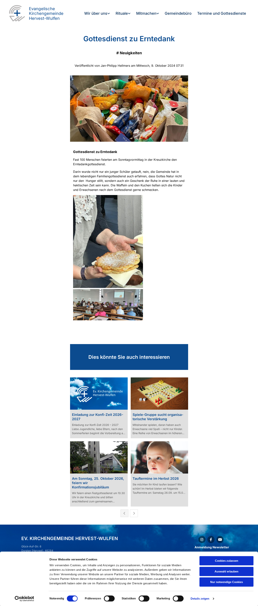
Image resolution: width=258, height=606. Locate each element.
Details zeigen (200, 598)
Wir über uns (95, 13)
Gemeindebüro (178, 13)
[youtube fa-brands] (220, 539)
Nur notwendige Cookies (226, 582)
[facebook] (211, 539)
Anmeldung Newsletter (212, 547)
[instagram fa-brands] (202, 539)
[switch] (109, 598)
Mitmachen (146, 13)
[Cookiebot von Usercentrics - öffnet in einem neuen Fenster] (24, 598)
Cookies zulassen (226, 560)
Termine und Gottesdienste (221, 13)
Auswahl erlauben (226, 571)
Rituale (122, 13)
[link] (97, 13)
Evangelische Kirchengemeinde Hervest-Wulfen (46, 13)
